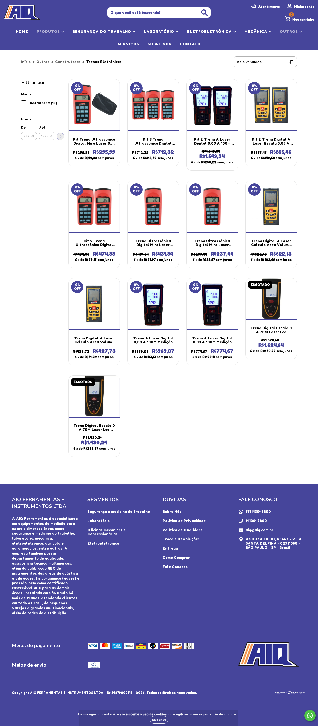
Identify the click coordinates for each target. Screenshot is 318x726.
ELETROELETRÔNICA (210, 31)
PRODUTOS (49, 31)
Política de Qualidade (183, 530)
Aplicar (60, 136)
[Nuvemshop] (290, 693)
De (23, 127)
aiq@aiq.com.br (259, 530)
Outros (42, 62)
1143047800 (256, 521)
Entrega (170, 548)
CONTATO (190, 44)
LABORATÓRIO (159, 31)
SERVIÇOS (128, 44)
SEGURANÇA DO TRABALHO (102, 31)
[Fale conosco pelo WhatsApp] (310, 715)
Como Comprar (176, 557)
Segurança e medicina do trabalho (118, 511)
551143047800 (258, 511)
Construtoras (67, 62)
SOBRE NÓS (159, 44)
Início (26, 62)
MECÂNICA (256, 31)
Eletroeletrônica (103, 543)
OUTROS (289, 31)
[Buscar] (204, 13)
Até (42, 127)
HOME (22, 31)
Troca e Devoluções (181, 539)
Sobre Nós (172, 511)
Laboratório (98, 521)
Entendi (159, 719)
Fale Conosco (175, 567)
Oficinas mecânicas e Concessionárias (106, 532)
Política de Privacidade (184, 521)
